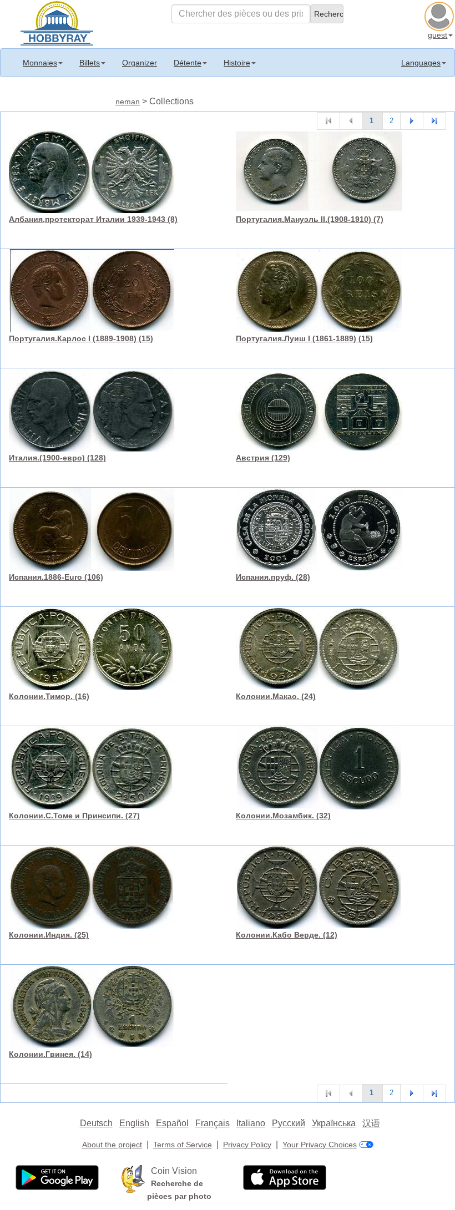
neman (127, 101)
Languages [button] (421, 62)
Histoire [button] (237, 62)
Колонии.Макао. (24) (276, 696)
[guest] (440, 15)
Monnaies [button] (40, 62)
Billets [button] (89, 62)
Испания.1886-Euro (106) (56, 577)
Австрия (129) (263, 457)
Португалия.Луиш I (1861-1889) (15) (304, 338)
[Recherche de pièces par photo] (133, 1177)
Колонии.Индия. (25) (49, 934)
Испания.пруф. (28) (273, 577)
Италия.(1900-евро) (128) (57, 457)
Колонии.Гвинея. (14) (50, 1054)
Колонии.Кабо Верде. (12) (286, 934)
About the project (112, 1144)
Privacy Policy (247, 1144)
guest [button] (437, 35)
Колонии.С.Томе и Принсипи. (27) (74, 815)
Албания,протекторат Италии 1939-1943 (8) (93, 219)
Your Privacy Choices (319, 1144)
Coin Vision (174, 1171)
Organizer (139, 62)
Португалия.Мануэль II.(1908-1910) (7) (309, 219)
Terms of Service (182, 1144)
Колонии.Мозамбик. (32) (283, 815)
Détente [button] (187, 62)
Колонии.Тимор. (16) (49, 696)
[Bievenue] (57, 22)
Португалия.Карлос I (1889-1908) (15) (81, 338)
